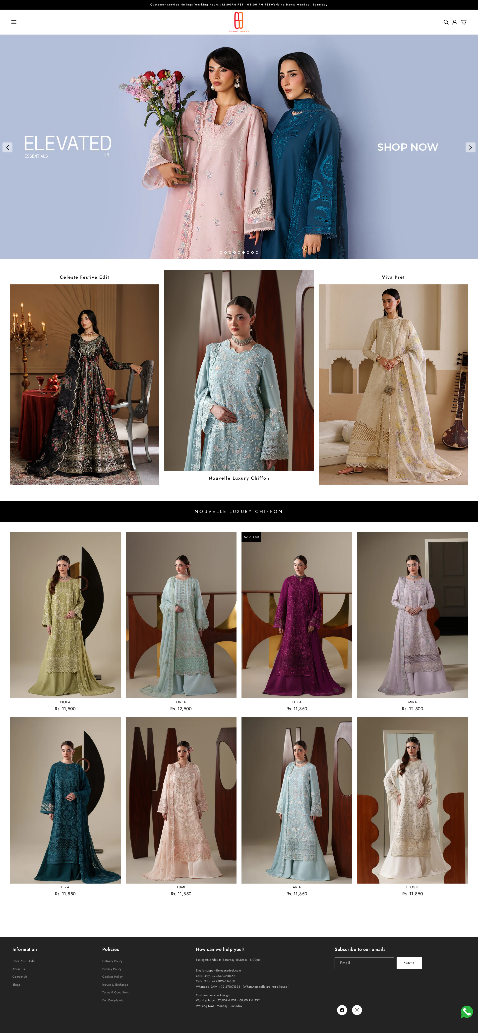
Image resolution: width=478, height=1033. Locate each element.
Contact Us (19, 976)
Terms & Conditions (115, 992)
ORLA (181, 702)
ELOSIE (412, 887)
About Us (18, 969)
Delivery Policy (112, 961)
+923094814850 (223, 981)
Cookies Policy (112, 976)
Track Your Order (24, 961)
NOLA (65, 702)
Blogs (16, 984)
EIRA (65, 887)
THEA (296, 702)
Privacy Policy (111, 969)
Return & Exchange (115, 984)
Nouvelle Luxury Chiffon (239, 478)
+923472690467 (223, 976)
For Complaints (112, 1000)
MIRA (412, 702)
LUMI (181, 887)
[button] (13, 22)
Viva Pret (393, 277)
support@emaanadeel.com (223, 970)
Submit (409, 963)
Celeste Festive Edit (84, 277)
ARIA (297, 887)
